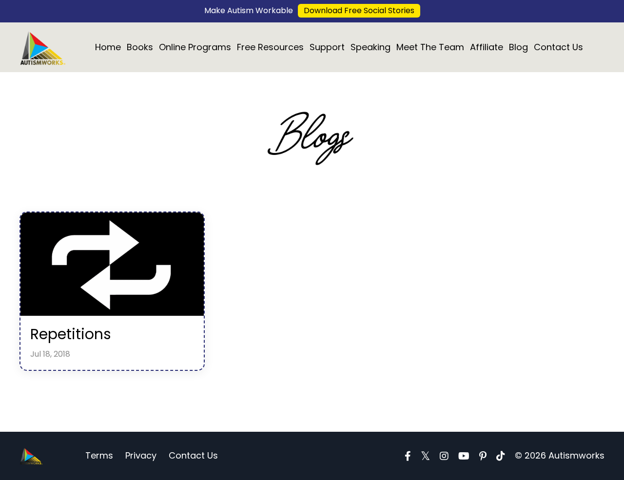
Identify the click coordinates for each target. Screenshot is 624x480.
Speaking (370, 47)
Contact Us (558, 47)
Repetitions (70, 334)
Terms (99, 455)
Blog (518, 47)
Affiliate (486, 47)
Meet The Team (430, 47)
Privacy (140, 455)
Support (327, 47)
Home (108, 47)
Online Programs (195, 47)
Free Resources (270, 47)
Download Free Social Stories (359, 10)
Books (140, 47)
